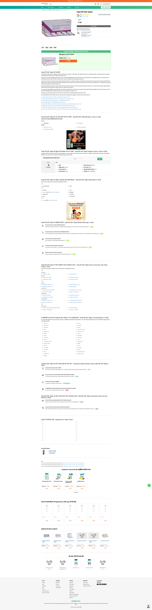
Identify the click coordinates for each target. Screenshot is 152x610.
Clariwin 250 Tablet (46, 295)
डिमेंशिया (45, 333)
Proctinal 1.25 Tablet (74, 309)
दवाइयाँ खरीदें (71, 582)
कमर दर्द (43, 200)
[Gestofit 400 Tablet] (105, 535)
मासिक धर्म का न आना (47, 127)
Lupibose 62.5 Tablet (46, 279)
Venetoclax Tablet (46, 274)
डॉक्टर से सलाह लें (71, 584)
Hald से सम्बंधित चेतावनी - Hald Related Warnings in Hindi (53, 102)
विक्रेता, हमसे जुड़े (71, 592)
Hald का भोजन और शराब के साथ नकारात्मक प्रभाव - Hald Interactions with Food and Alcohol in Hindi (61, 109)
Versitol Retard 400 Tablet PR (76, 302)
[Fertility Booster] (82, 476)
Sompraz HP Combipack (47, 297)
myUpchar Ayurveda (45, 590)
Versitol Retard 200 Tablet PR (76, 300)
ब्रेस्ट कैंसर (79, 325)
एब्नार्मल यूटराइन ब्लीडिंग (81, 127)
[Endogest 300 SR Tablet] (47, 535)
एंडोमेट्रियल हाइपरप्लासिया (48, 129)
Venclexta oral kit (73, 274)
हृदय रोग (78, 323)
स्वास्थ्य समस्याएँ (50, 7)
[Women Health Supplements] (70, 476)
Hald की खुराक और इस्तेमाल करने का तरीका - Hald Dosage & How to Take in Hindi (58, 98)
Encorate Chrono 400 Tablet (75, 290)
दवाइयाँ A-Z (69, 7)
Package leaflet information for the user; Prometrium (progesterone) (73, 462)
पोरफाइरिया (46, 327)
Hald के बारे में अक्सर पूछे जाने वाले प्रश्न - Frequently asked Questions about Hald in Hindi (59, 107)
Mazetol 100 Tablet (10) (47, 302)
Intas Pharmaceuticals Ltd (84, 28)
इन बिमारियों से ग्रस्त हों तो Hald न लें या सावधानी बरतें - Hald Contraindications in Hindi (58, 105)
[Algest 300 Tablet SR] (82, 535)
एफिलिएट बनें (71, 597)
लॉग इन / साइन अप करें (106, 7)
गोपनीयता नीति (58, 582)
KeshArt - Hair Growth (45, 592)
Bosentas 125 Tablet (46, 277)
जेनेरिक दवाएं (71, 587)
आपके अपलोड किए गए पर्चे (85, 36)
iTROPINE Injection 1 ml (75, 284)
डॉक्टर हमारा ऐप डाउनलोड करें (87, 585)
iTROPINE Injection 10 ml (47, 284)
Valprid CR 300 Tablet (47, 292)
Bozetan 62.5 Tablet (74, 279)
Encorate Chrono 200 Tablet (48, 290)
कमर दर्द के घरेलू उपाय (53, 200)
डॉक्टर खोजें (70, 590)
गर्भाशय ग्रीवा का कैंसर (81, 329)
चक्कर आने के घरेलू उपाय (54, 192)
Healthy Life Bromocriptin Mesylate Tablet (51, 307)
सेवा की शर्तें (57, 584)
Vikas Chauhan (52, 450)
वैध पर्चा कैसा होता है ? (84, 33)
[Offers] (95, 4)
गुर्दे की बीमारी (46, 325)
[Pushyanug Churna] (58, 476)
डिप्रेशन (78, 327)
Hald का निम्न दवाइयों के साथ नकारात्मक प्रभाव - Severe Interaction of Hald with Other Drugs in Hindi (61, 104)
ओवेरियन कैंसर (46, 331)
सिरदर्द (71, 190)
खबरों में (43, 584)
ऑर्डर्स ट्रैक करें (71, 585)
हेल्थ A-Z (77, 7)
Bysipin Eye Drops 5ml (47, 286)
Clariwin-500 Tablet (74, 297)
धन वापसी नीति (58, 585)
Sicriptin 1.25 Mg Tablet (47, 309)
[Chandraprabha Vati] (47, 476)
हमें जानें (43, 580)
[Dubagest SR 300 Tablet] (94, 535)
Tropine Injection (73, 286)
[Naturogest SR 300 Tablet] (70, 535)
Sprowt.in (43, 589)
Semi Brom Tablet (73, 307)
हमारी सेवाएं (71, 580)
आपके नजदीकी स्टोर (72, 589)
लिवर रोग (45, 323)
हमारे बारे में (43, 582)
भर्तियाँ (43, 587)
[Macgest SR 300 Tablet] (50, 61)
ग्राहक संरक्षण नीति (58, 587)
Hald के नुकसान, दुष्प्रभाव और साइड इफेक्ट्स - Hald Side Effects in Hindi (56, 100)
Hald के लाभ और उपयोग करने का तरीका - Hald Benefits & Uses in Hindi (56, 97)
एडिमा (45, 329)
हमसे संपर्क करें (44, 585)
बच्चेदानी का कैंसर (80, 331)
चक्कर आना (44, 192)
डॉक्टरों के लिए (85, 580)
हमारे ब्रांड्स (61, 7)
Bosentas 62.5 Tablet (74, 277)
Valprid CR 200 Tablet (74, 292)
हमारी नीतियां (58, 580)
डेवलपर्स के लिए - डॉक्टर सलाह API (74, 594)
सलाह (42, 7)
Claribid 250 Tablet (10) (74, 295)
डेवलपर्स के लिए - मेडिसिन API (73, 595)
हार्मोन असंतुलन (80, 123)
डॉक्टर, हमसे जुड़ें (85, 582)
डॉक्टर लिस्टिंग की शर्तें (86, 584)
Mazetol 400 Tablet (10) (47, 300)
